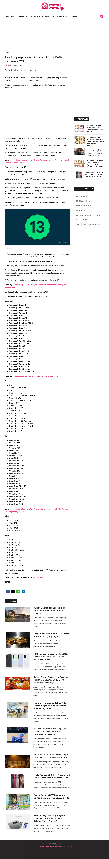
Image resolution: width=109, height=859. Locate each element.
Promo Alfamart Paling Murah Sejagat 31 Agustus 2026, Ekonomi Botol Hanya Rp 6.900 (95, 164)
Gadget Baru (81, 220)
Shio (78, 224)
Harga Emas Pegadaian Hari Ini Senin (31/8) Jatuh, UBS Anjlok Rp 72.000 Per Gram (95, 152)
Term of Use (37, 846)
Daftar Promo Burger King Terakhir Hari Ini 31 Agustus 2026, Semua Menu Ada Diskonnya (50, 680)
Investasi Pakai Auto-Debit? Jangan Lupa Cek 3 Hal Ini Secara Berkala (50, 756)
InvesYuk (28, 16)
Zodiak (94, 220)
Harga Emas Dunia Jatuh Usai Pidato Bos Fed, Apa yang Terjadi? (51, 635)
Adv (12, 16)
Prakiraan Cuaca (83, 201)
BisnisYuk (37, 16)
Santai (74, 16)
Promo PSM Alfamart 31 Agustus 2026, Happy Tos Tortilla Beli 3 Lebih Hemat (95, 128)
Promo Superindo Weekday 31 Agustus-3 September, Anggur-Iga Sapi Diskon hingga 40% (95, 141)
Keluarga (60, 16)
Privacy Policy (71, 846)
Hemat (53, 16)
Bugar (68, 16)
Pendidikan (20, 16)
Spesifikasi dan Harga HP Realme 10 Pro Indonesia (36, 376)
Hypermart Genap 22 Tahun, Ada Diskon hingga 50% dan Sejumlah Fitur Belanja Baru (49, 705)
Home (8, 16)
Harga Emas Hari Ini (84, 215)
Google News (38, 577)
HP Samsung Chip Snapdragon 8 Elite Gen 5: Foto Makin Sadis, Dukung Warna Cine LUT (49, 818)
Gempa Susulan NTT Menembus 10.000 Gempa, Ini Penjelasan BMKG (51, 796)
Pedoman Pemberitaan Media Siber (54, 846)
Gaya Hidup (80, 210)
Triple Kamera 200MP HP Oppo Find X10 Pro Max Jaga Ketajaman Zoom (51, 776)
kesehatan (80, 196)
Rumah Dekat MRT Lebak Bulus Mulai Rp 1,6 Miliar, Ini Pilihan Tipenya (49, 610)
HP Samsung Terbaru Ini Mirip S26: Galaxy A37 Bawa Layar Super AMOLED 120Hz (50, 657)
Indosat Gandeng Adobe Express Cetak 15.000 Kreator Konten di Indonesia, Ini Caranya (49, 731)
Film (98, 215)
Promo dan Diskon (83, 206)
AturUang (45, 16)
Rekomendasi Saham (92, 224)
